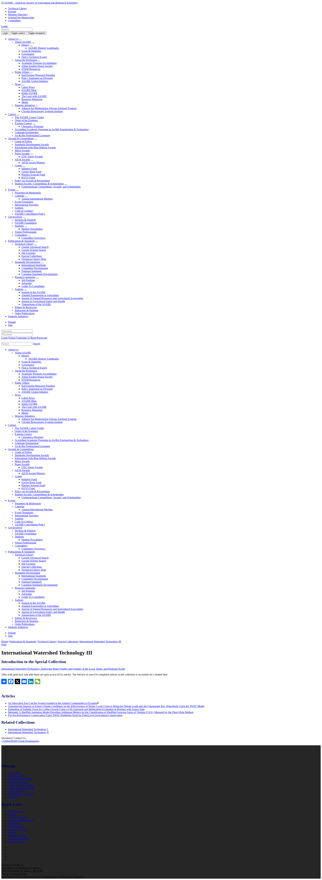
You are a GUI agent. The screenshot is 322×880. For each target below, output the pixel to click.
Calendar (19, 195)
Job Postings (28, 280)
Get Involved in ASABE (21, 794)
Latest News (28, 87)
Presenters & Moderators (28, 192)
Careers (12, 114)
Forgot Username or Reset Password (27, 337)
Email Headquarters (28, 741)
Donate (12, 322)
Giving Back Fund (31, 171)
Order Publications (25, 313)
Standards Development (27, 262)
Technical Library (17, 8)
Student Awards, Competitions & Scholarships (39, 183)
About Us (13, 39)
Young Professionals (25, 232)
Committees (14, 20)
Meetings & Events (18, 782)
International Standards (33, 265)
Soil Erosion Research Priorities (38, 75)
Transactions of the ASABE (36, 304)
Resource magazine (25, 277)
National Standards (31, 271)
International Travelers (26, 204)
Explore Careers (23, 123)
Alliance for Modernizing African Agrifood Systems (48, 108)
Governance (27, 54)
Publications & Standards (21, 241)
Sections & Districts (25, 219)
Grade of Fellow (23, 141)
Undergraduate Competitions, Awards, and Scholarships (51, 186)
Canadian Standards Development (39, 274)
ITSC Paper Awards (32, 156)
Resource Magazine (31, 99)
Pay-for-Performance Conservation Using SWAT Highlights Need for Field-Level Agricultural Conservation (65, 715)
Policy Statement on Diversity (37, 78)
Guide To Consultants (33, 286)
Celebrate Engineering (26, 132)
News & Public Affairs (20, 779)
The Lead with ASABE (34, 96)
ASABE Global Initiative (34, 81)
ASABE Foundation (26, 222)
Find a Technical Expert (34, 57)
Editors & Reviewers (26, 307)
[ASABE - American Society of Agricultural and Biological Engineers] (39, 2)
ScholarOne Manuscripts (21, 17)
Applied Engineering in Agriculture (40, 295)
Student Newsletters (32, 228)
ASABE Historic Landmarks (43, 48)
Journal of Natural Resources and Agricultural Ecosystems (52, 298)
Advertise (26, 283)
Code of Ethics (16, 841)
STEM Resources (30, 69)
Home (4, 641)
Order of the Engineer (26, 120)
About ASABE (23, 42)
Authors (19, 207)
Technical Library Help (33, 259)
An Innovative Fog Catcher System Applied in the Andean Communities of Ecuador (52, 703)
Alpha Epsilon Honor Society (37, 66)
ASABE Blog (28, 90)
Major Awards (22, 150)
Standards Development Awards (32, 144)
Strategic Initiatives (25, 105)
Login (4, 26)
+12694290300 (9, 741)
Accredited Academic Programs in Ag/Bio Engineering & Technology (52, 129)
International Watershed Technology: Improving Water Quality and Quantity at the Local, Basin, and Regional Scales (63, 668)
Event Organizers (24, 201)
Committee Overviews (33, 238)
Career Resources (17, 791)
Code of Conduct (24, 210)
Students (19, 225)
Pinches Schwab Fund (33, 174)
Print (3, 644)
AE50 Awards (22, 159)
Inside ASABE (29, 93)
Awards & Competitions (21, 138)
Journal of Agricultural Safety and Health (43, 301)
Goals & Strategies (31, 51)
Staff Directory (16, 826)
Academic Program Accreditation (39, 63)
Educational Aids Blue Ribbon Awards (35, 147)
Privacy (12, 832)
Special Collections (31, 256)
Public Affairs (22, 72)
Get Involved (15, 216)
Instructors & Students (26, 310)
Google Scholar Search (33, 250)
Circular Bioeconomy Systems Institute (42, 111)
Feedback (13, 797)
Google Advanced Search (35, 247)
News (18, 84)
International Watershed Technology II (28, 732)
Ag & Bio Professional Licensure (32, 135)
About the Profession (26, 60)
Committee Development (34, 268)
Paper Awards (22, 153)
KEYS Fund (28, 177)
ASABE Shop (15, 811)
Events (11, 189)
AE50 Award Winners (33, 162)
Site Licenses (28, 253)
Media (24, 102)
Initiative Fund (29, 168)
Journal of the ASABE (33, 292)
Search (36, 343)
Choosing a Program (32, 126)
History (25, 45)
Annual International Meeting (37, 198)
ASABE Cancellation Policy (30, 213)
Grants (18, 165)
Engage (12, 11)
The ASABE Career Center (29, 117)
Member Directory (18, 14)
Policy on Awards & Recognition (32, 180)
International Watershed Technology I (28, 729)
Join (10, 325)
